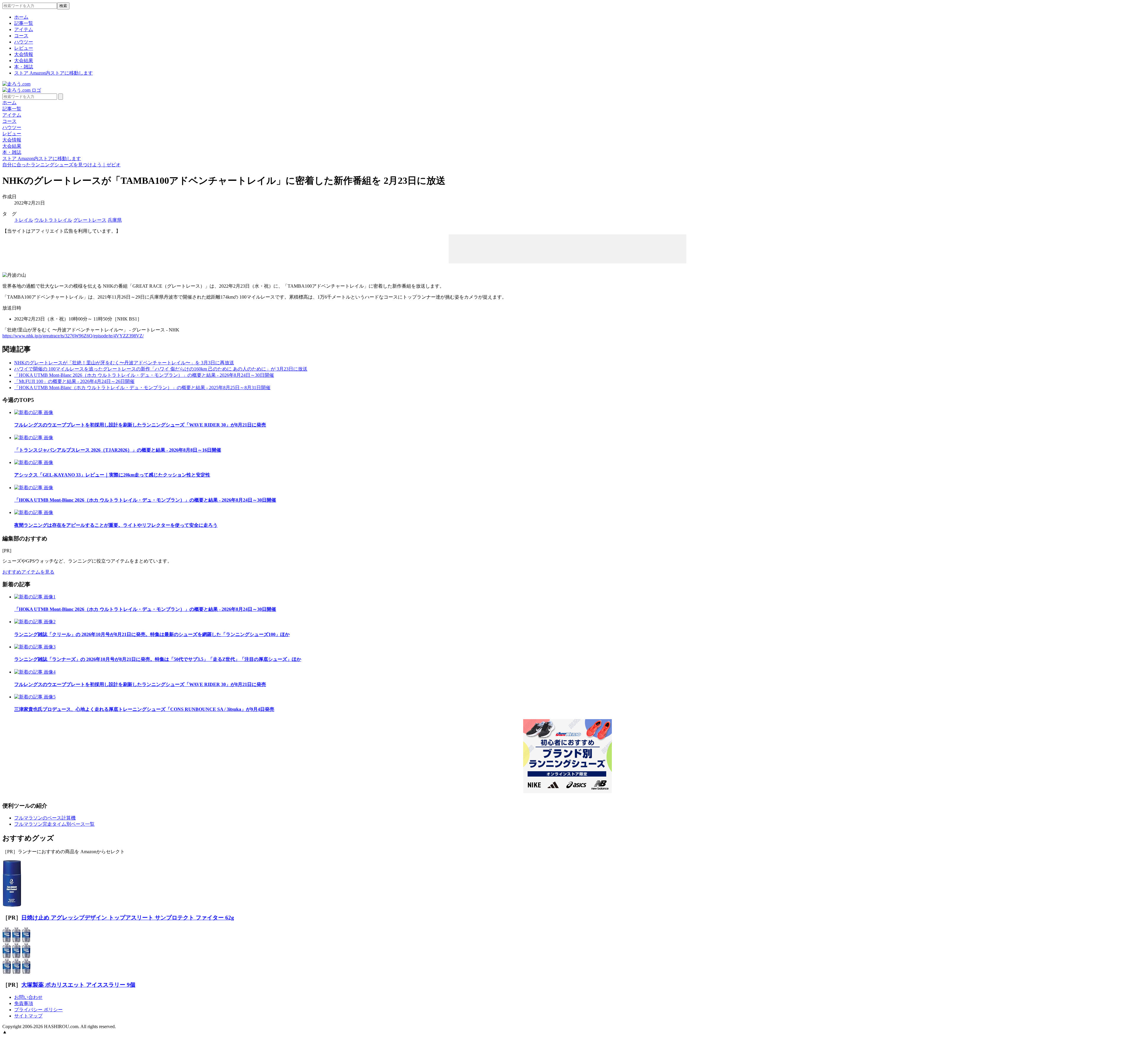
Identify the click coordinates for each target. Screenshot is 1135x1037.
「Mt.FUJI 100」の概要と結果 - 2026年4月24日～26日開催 (74, 381)
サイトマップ (28, 1015)
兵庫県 (115, 220)
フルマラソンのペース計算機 (45, 817)
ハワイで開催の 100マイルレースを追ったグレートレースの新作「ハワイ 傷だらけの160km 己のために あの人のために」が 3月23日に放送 (160, 368)
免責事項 (23, 1003)
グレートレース (89, 220)
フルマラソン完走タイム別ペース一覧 (54, 824)
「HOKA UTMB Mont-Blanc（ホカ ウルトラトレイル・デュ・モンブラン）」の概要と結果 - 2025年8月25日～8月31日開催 (142, 387)
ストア (53, 72)
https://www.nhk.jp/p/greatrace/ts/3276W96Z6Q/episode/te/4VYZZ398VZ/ (73, 335)
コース (21, 35)
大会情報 (23, 54)
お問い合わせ (28, 997)
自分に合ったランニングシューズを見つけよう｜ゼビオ (61, 164)
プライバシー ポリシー (38, 1009)
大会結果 (23, 60)
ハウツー (23, 41)
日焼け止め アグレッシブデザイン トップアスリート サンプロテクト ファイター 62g (127, 917)
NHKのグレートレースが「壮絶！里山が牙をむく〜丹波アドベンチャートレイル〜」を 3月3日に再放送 (124, 362)
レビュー (23, 48)
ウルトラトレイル (53, 220)
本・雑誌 (23, 66)
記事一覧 (23, 23)
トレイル (23, 220)
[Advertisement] (567, 248)
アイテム (23, 29)
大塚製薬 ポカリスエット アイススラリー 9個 (78, 985)
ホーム (21, 17)
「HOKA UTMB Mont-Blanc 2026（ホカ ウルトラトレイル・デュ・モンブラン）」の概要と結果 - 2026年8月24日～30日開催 (144, 375)
